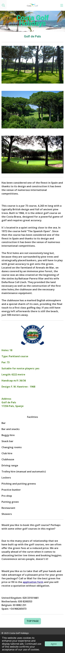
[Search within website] (3, 5)
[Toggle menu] (61, 5)
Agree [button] (54, 643)
